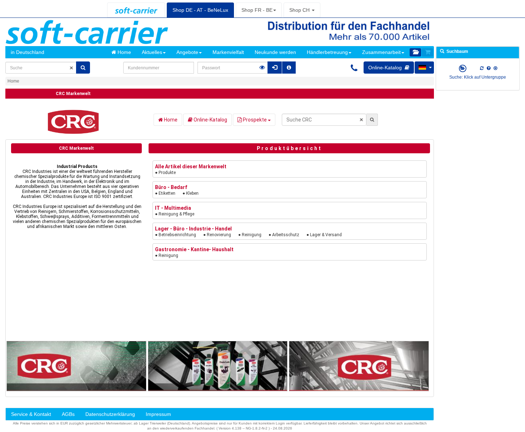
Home (123, 52)
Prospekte (255, 120)
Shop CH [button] (300, 10)
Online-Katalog (209, 120)
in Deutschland (27, 52)
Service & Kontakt (31, 414)
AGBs (68, 414)
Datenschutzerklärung (110, 414)
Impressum (158, 414)
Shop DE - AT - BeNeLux (200, 10)
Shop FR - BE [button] (256, 10)
